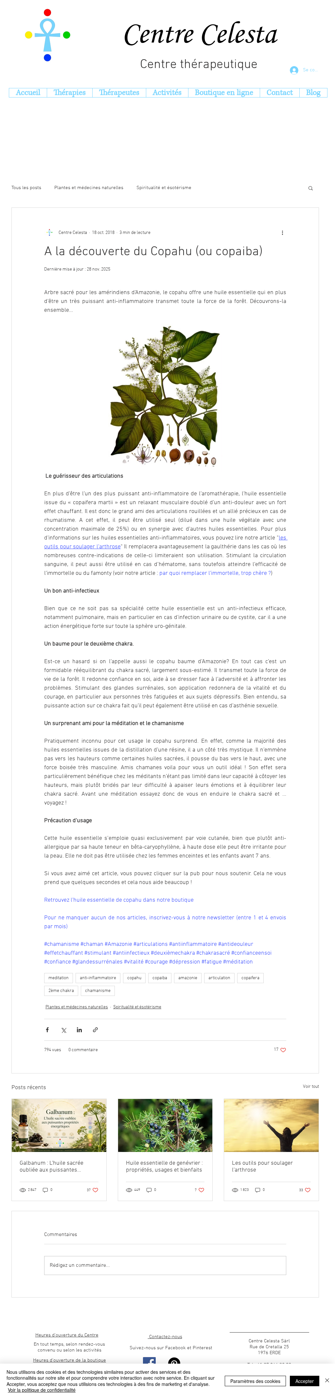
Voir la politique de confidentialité (42, 1390)
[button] (311, 187)
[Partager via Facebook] (47, 1030)
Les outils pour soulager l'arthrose (262, 1167)
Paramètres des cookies (255, 1381)
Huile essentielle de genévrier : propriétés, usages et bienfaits (164, 1167)
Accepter (304, 1381)
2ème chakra (61, 991)
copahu (134, 978)
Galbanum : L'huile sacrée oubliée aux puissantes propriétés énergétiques (51, 1167)
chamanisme (98, 991)
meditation (58, 978)
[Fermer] (327, 1381)
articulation (219, 978)
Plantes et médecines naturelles (88, 188)
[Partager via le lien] (95, 1030)
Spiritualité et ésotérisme (163, 188)
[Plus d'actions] (282, 233)
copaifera (250, 978)
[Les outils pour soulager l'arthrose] (271, 1125)
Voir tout (311, 1086)
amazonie (187, 978)
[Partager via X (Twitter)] (63, 1030)
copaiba (159, 978)
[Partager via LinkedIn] (79, 1030)
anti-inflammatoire (98, 978)
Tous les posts (26, 188)
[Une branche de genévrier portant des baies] (165, 1125)
